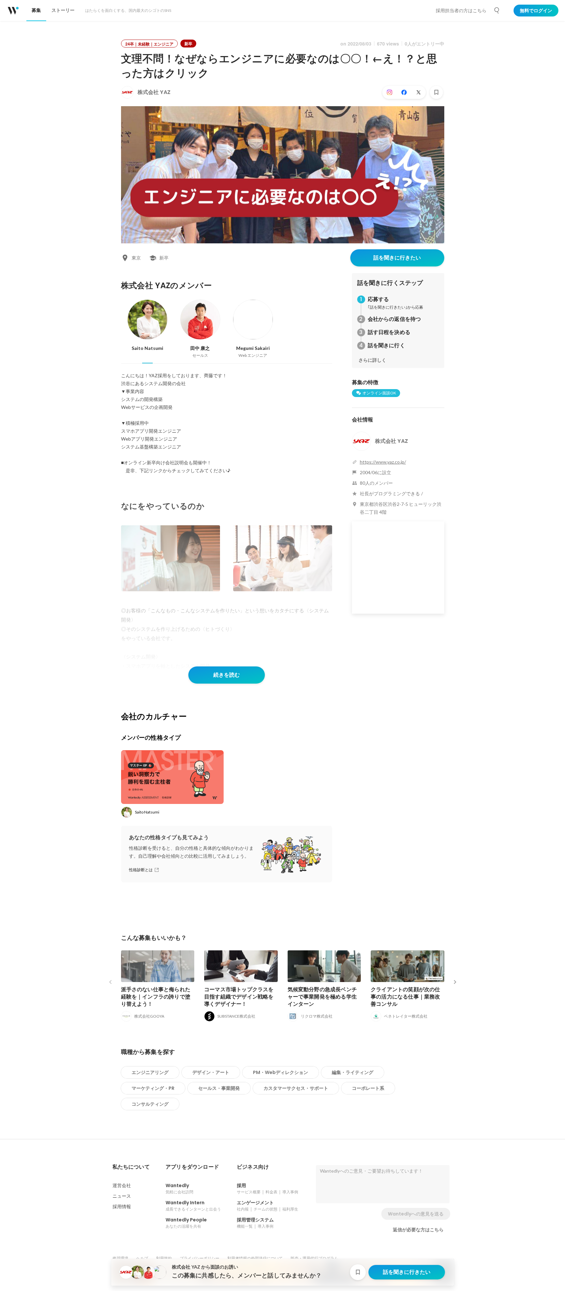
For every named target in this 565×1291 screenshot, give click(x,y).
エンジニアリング (150, 1072)
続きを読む (226, 675)
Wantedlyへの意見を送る (416, 1214)
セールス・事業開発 (219, 1088)
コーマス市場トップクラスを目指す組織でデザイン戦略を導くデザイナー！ (239, 997)
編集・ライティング (352, 1072)
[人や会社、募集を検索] (497, 10)
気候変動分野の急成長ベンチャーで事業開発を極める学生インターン (322, 997)
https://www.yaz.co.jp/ (383, 462)
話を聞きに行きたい (397, 257)
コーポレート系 (368, 1088)
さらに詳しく (372, 360)
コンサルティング (150, 1104)
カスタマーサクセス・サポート (296, 1088)
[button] (131, 1167)
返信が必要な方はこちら (418, 1229)
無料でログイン (536, 10)
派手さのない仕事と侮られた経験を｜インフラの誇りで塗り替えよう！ (156, 997)
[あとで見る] (436, 92)
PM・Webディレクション (280, 1072)
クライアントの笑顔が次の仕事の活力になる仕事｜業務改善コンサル (405, 997)
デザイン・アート (210, 1072)
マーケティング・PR (153, 1088)
